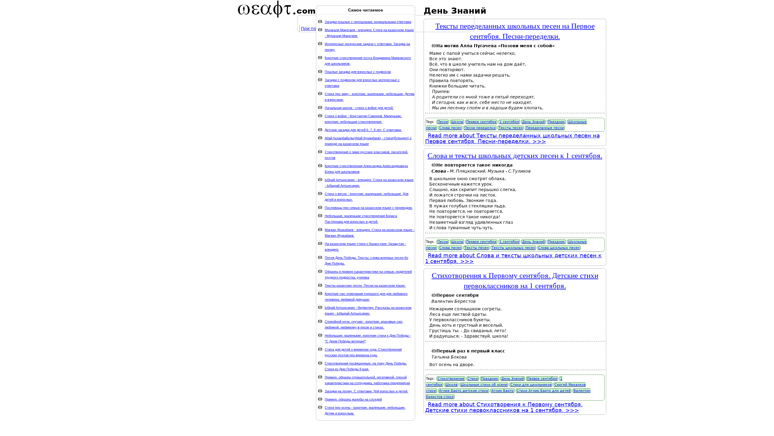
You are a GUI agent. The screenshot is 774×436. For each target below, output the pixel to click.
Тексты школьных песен (513, 248)
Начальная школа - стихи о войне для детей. (359, 108)
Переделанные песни (545, 128)
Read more (512, 138)
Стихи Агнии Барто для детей (544, 391)
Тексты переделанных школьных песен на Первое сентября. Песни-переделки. (515, 30)
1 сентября (509, 122)
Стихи (472, 379)
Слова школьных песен (559, 248)
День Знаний (533, 122)
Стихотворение (450, 379)
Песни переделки (480, 128)
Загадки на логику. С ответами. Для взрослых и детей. (366, 391)
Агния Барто (502, 391)
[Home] (276, 9)
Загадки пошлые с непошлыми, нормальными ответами (368, 22)
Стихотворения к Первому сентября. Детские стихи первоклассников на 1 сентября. (515, 280)
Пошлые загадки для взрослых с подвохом (358, 72)
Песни (442, 122)
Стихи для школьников (530, 385)
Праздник (556, 122)
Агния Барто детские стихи (463, 391)
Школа (457, 122)
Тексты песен (511, 128)
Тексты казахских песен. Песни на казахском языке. (365, 285)
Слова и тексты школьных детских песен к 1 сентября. (515, 155)
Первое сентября (481, 122)
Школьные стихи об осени (483, 385)
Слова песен (450, 128)
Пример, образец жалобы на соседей (353, 399)
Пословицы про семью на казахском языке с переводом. (369, 208)
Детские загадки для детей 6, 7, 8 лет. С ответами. (363, 130)
